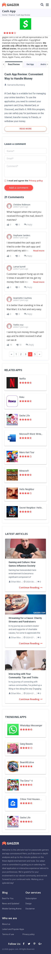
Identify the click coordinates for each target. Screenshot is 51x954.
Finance (12, 15)
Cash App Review (23, 15)
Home (4, 15)
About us (6, 924)
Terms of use (8, 934)
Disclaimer (30, 909)
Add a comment (18, 187)
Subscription (31, 898)
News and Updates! (10, 903)
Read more (38, 250)
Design (29, 903)
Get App (30, 64)
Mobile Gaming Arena (11, 909)
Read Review (14, 64)
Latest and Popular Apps (13, 929)
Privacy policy (36, 180)
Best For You (7, 898)
